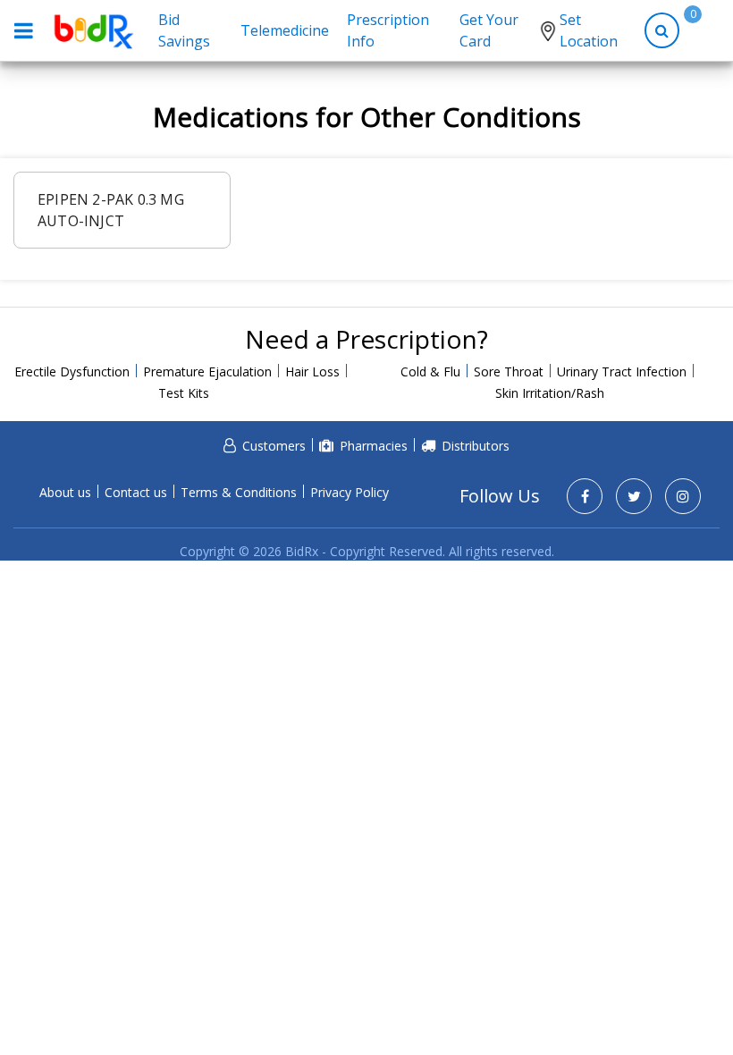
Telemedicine (284, 30)
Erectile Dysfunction (72, 371)
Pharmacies (374, 445)
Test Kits (183, 392)
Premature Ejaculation (207, 371)
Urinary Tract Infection (622, 371)
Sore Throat (508, 371)
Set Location (589, 30)
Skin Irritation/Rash (549, 392)
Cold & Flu (430, 371)
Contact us (136, 492)
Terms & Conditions (239, 492)
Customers (274, 445)
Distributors (476, 445)
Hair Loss (312, 371)
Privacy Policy (349, 492)
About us (65, 492)
